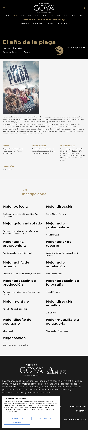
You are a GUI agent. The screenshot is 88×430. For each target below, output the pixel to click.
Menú (5, 8)
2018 (29, 15)
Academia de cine (78, 406)
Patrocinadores (63, 23)
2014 (58, 15)
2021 (7, 15)
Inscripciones (23, 23)
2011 (80, 15)
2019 (22, 15)
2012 (73, 15)
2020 (15, 15)
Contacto (81, 411)
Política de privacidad (75, 420)
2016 (44, 15)
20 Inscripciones (34, 192)
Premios (50, 23)
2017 (36, 15)
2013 (65, 15)
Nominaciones (38, 23)
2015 (51, 15)
